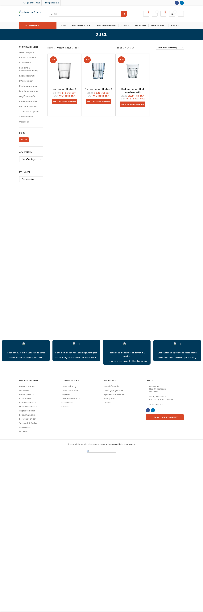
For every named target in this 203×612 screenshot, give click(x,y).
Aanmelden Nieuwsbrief (166, 417)
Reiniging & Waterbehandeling (28, 69)
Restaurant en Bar (28, 106)
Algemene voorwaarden (114, 394)
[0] (172, 13)
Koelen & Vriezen (27, 57)
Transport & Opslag (29, 111)
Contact (65, 406)
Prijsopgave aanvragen (64, 101)
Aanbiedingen (26, 116)
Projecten (65, 394)
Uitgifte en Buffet (27, 96)
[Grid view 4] (150, 47)
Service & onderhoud (70, 398)
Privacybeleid (109, 398)
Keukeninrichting (68, 386)
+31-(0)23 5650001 (31, 2)
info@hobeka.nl (52, 2)
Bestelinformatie (111, 386)
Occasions (24, 121)
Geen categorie (26, 52)
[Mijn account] (181, 14)
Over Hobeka (67, 402)
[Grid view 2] (141, 47)
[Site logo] (31, 13)
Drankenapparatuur (29, 91)
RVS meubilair (26, 80)
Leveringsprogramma (113, 390)
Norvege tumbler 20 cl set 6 (98, 89)
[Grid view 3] (145, 47)
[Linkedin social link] (182, 3)
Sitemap (107, 402)
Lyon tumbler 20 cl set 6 (64, 89)
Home (50, 47)
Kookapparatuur (27, 75)
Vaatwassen (25, 62)
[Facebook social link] (177, 3)
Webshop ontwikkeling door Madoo (120, 444)
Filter (24, 139)
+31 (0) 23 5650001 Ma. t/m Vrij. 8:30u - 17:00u (161, 398)
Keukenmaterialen (28, 101)
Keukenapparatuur (28, 86)
